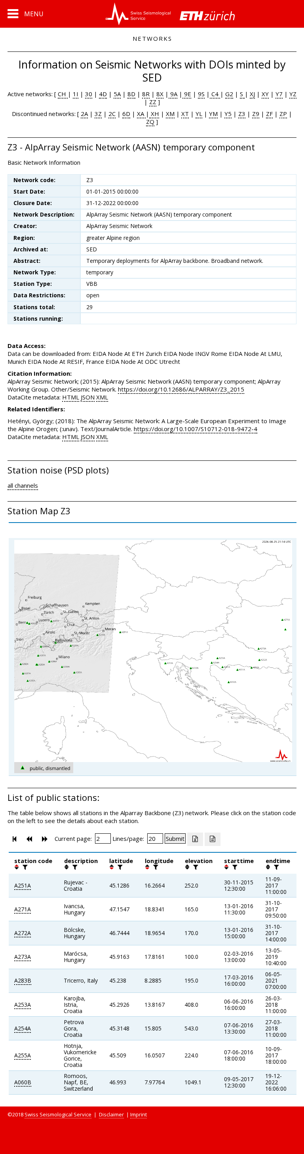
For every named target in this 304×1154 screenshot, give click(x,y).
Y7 (279, 94)
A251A (22, 885)
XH (154, 114)
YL (199, 114)
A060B (22, 1082)
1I (75, 94)
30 (88, 94)
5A (117, 94)
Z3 (241, 114)
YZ (292, 94)
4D (103, 94)
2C (112, 114)
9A (173, 94)
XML (102, 397)
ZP (283, 114)
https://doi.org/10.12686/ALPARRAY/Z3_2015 (181, 389)
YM (213, 114)
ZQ (150, 121)
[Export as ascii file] (212, 839)
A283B (22, 980)
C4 (215, 94)
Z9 (255, 114)
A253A (22, 1004)
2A (84, 114)
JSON (88, 397)
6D (126, 114)
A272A (22, 933)
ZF (269, 114)
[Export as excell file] (195, 839)
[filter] (24, 867)
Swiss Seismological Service (58, 1114)
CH (63, 94)
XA (141, 114)
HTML (70, 397)
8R (146, 94)
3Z (98, 114)
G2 (229, 94)
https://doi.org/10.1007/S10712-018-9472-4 (195, 429)
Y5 (228, 114)
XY (265, 94)
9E (186, 94)
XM (170, 114)
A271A (22, 909)
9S (201, 94)
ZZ (152, 102)
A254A (22, 1028)
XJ (252, 94)
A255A (22, 1055)
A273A (22, 956)
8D (131, 94)
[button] (26, 13)
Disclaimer (111, 1114)
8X (159, 94)
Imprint (138, 1114)
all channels (23, 485)
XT (185, 114)
